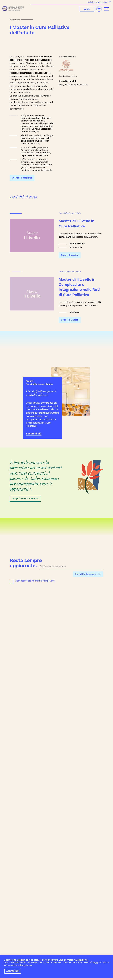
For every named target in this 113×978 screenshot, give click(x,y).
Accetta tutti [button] (12, 971)
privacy (28, 965)
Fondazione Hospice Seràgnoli (97, 2)
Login (87, 9)
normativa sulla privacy (43, 580)
